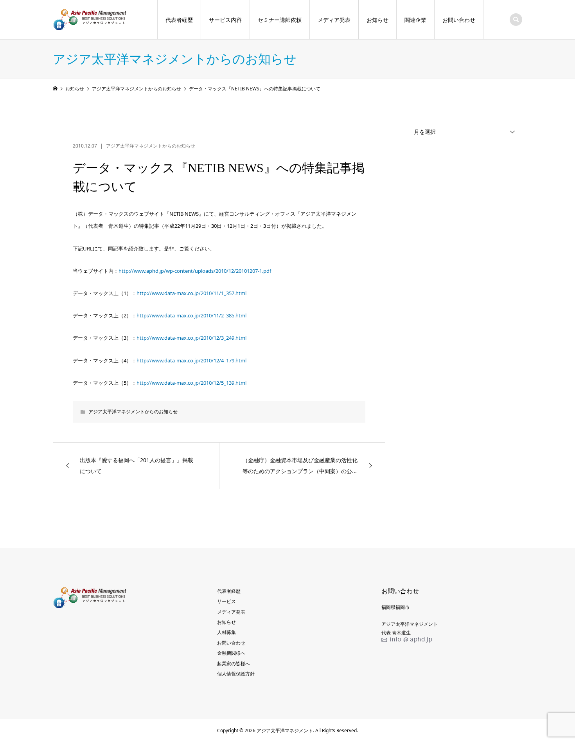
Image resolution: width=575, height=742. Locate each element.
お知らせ (377, 19)
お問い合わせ (458, 19)
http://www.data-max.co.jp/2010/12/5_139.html (191, 382)
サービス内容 (225, 19)
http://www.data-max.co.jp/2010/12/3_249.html (191, 337)
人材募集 (226, 632)
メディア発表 (334, 19)
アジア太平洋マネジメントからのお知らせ (150, 145)
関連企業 (415, 19)
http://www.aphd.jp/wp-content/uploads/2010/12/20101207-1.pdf (195, 270)
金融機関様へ (231, 653)
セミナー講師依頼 (280, 19)
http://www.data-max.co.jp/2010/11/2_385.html (191, 315)
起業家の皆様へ (233, 663)
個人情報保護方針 (236, 673)
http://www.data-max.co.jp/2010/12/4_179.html (191, 360)
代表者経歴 (179, 19)
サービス (226, 601)
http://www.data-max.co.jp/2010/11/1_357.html (191, 293)
